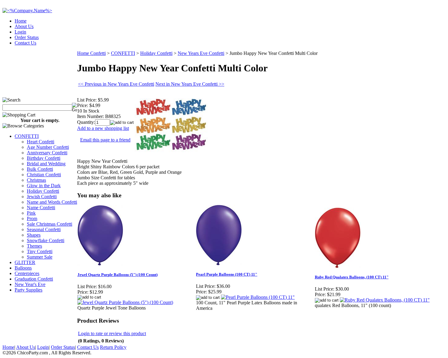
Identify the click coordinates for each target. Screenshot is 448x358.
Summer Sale (39, 257)
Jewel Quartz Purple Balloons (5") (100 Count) (117, 274)
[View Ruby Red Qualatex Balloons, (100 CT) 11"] (385, 300)
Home (21, 20)
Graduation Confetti (34, 278)
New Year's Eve (30, 284)
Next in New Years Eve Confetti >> (189, 84)
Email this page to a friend (105, 139)
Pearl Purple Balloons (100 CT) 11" (226, 274)
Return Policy (113, 347)
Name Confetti (41, 207)
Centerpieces (27, 273)
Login (20, 31)
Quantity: (86, 122)
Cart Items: (390, 41)
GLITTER (25, 262)
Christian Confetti (44, 174)
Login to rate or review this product (112, 333)
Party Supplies (28, 289)
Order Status (27, 37)
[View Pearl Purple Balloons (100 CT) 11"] (258, 297)
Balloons (23, 267)
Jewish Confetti (42, 196)
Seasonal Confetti (44, 229)
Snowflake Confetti (45, 240)
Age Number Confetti (48, 147)
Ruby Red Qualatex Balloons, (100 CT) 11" (352, 277)
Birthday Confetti (43, 158)
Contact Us (25, 42)
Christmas (36, 180)
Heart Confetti (40, 141)
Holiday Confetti (43, 191)
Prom (32, 218)
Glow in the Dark (44, 185)
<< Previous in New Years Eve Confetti (116, 84)
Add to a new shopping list (103, 128)
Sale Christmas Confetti (49, 224)
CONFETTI (27, 136)
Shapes (34, 235)
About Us (24, 26)
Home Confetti (91, 53)
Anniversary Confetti (47, 152)
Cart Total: (424, 41)
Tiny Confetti (39, 251)
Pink (31, 213)
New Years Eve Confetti (201, 53)
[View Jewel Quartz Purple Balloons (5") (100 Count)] (125, 302)
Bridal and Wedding (46, 163)
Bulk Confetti (40, 169)
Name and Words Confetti (52, 202)
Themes (34, 246)
